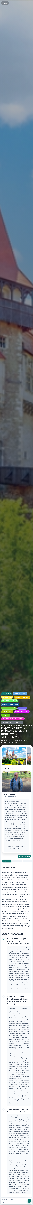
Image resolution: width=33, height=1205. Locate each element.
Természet (5, 715)
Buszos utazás (7, 697)
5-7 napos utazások (20, 693)
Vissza (6, 3)
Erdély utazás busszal (22, 697)
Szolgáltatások (17, 861)
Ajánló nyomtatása (25, 856)
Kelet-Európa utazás (9, 708)
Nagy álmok (22, 708)
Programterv (6, 861)
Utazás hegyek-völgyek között (12, 722)
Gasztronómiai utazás (9, 701)
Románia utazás (7, 711)
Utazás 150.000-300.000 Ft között (12, 719)
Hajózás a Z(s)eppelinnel (10, 704)
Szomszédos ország (21, 711)
